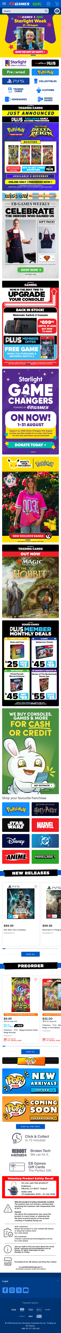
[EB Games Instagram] (12, 1290)
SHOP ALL (30, 954)
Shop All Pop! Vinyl (30, 1126)
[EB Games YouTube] (26, 1290)
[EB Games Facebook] (5, 1290)
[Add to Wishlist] (36, 887)
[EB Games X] (19, 1290)
